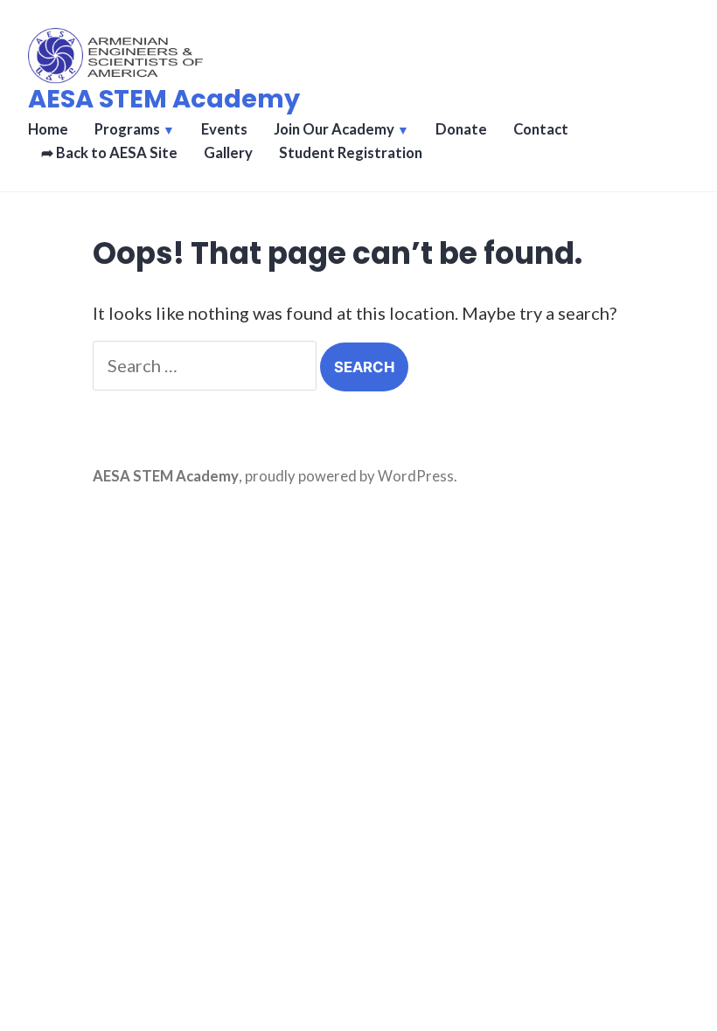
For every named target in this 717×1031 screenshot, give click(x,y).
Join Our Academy (334, 129)
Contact (540, 129)
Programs (127, 129)
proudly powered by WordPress (349, 476)
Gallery (228, 153)
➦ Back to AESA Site (109, 153)
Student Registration (350, 153)
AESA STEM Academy (164, 98)
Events (224, 129)
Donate (461, 129)
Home (48, 129)
